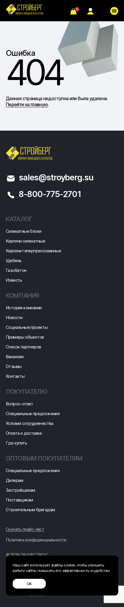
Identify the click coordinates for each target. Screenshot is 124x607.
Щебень (13, 260)
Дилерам (14, 480)
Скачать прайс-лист (25, 529)
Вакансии (14, 356)
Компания (22, 295)
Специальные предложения (32, 413)
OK (29, 583)
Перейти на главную (27, 104)
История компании (24, 307)
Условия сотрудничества (29, 423)
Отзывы (13, 366)
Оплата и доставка (24, 433)
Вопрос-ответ (19, 403)
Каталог (19, 219)
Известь (14, 280)
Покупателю (26, 391)
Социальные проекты (27, 327)
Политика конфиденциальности (36, 540)
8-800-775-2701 (50, 194)
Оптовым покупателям (44, 458)
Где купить (16, 443)
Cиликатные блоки (23, 231)
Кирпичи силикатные (25, 241)
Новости (14, 317)
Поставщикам (19, 500)
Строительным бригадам (30, 509)
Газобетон (16, 270)
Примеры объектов (25, 337)
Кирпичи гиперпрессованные (33, 250)
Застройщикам (20, 490)
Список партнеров (23, 347)
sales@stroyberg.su (56, 177)
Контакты (15, 376)
